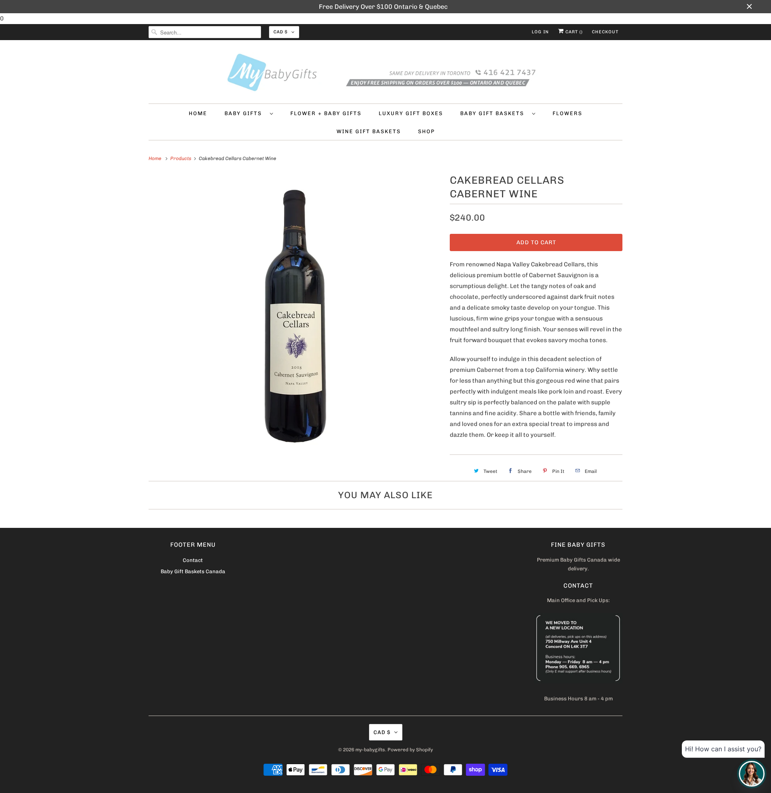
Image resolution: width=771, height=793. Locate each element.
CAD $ (280, 31)
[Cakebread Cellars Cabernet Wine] (295, 318)
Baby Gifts (245, 113)
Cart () (573, 31)
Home (198, 113)
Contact (193, 560)
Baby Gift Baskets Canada (193, 571)
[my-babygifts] (385, 73)
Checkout (605, 31)
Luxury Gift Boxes (411, 113)
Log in (540, 31)
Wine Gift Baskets (369, 131)
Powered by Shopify (410, 749)
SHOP (426, 131)
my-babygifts (370, 749)
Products (181, 158)
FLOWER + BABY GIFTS (325, 113)
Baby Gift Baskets (494, 113)
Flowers (567, 113)
